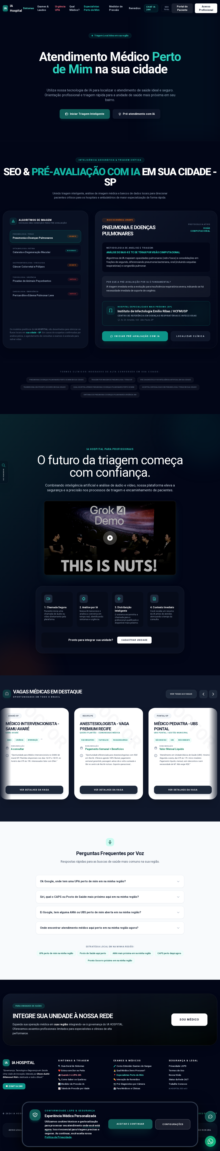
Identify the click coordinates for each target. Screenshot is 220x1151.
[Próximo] (213, 694)
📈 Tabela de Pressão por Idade (74, 1088)
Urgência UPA (60, 8)
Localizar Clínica (190, 336)
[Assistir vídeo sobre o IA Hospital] (110, 538)
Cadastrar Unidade (134, 640)
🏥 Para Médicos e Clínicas (126, 1088)
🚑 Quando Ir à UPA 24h (69, 1075)
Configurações (172, 1124)
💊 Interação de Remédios (126, 1079)
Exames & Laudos (43, 8)
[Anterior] (203, 694)
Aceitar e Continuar (130, 1124)
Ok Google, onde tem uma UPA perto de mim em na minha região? (83, 881)
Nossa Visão (175, 1075)
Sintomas (28, 8)
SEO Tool (166, 8)
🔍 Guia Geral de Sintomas (71, 1066)
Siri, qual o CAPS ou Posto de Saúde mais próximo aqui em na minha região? (89, 896)
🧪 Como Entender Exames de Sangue (132, 1066)
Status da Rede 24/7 (178, 1079)
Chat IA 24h (150, 8)
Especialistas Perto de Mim (92, 8)
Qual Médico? (74, 8)
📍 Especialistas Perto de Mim (128, 1075)
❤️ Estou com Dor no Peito (71, 1070)
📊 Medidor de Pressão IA (71, 1084)
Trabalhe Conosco (178, 1084)
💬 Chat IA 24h (14, 1086)
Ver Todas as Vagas (181, 694)
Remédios (135, 8)
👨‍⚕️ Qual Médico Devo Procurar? (129, 1070)
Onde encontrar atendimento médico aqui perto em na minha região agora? (89, 927)
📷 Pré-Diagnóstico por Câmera (129, 1084)
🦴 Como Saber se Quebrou (72, 1079)
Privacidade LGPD (177, 1066)
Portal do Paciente (182, 8)
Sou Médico (189, 1019)
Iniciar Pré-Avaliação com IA (137, 336)
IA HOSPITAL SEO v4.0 (178, 1089)
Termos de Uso (176, 1070)
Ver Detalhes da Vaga (34, 790)
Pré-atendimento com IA (139, 114)
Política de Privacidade (58, 1137)
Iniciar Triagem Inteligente (87, 114)
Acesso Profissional (206, 8)
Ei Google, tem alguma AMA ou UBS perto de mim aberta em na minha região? (90, 912)
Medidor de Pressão (116, 8)
